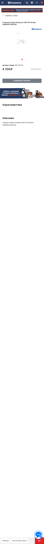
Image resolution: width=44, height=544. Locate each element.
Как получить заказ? (19, 541)
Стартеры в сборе (11, 16)
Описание (5, 541)
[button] (22, 59)
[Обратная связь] (38, 535)
